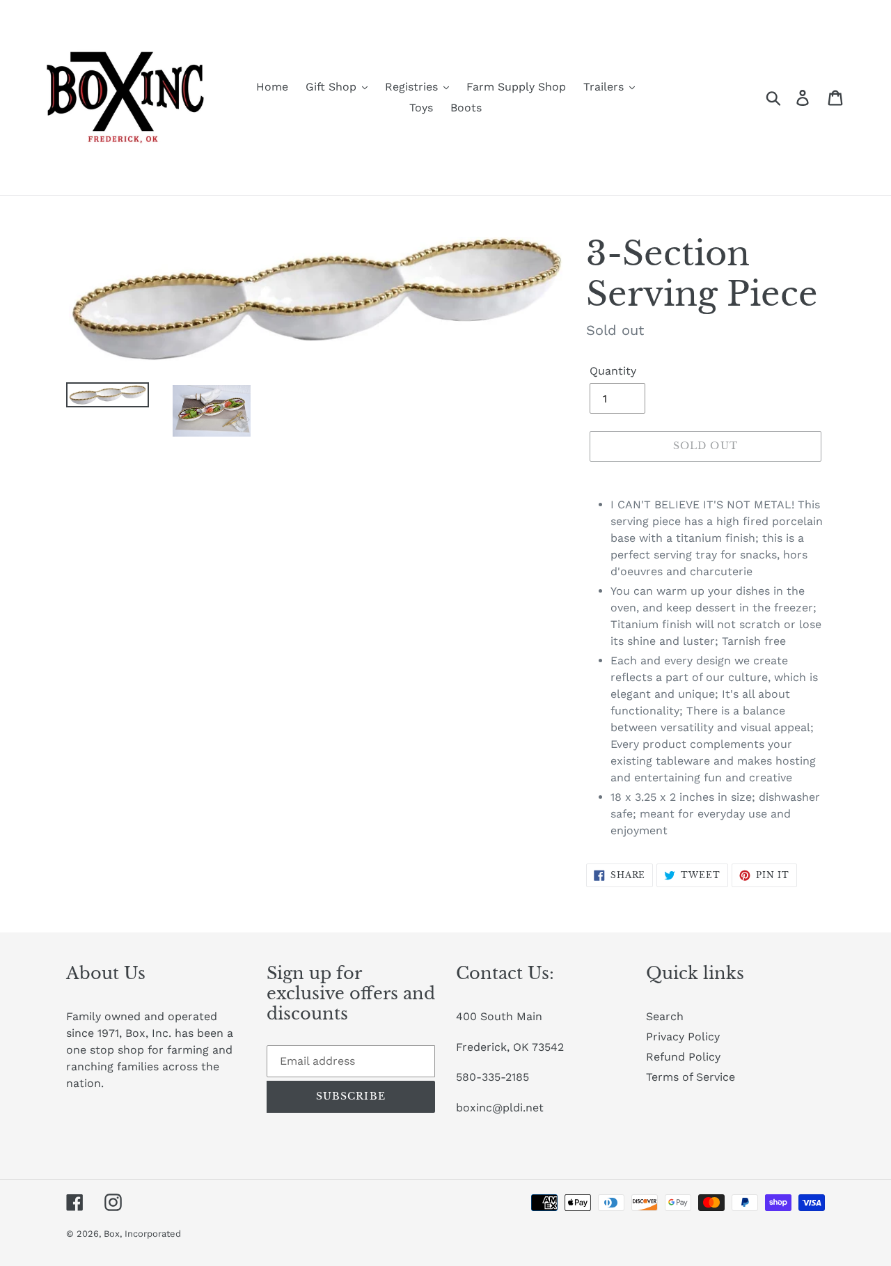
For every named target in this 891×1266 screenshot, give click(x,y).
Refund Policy (683, 1056)
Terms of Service (690, 1077)
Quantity (613, 370)
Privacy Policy (683, 1036)
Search (665, 1016)
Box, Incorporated (142, 1233)
